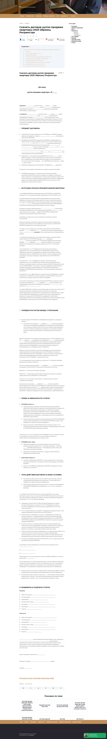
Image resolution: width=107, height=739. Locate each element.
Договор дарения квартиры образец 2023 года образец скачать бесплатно (44, 721)
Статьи (73, 16)
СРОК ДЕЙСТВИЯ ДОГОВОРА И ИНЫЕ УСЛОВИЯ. (38, 62)
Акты (57, 16)
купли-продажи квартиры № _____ (34, 53)
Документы (64, 16)
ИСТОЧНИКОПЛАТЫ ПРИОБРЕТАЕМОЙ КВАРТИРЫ (38, 57)
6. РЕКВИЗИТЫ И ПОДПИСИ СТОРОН (35, 64)
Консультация (30, 16)
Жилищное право (76, 41)
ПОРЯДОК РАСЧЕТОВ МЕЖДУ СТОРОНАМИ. (37, 58)
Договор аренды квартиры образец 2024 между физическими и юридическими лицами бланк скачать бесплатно (27, 706)
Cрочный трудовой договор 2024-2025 (62, 705)
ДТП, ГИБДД (74, 36)
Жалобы (73, 38)
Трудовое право (75, 39)
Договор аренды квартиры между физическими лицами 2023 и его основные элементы (80, 705)
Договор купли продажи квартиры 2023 (35, 66)
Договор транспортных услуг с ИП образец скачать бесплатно (62, 721)
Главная (22, 16)
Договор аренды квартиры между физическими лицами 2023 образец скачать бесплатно (27, 721)
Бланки (76, 32)
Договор (28, 51)
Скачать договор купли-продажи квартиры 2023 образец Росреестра (41, 49)
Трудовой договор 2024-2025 (44, 705)
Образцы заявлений (49, 16)
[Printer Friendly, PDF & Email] (61, 73)
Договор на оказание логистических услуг (80, 721)
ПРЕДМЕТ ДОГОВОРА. (31, 55)
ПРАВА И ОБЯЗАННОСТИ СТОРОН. (34, 60)
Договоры (38, 16)
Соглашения (77, 35)
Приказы (76, 33)
